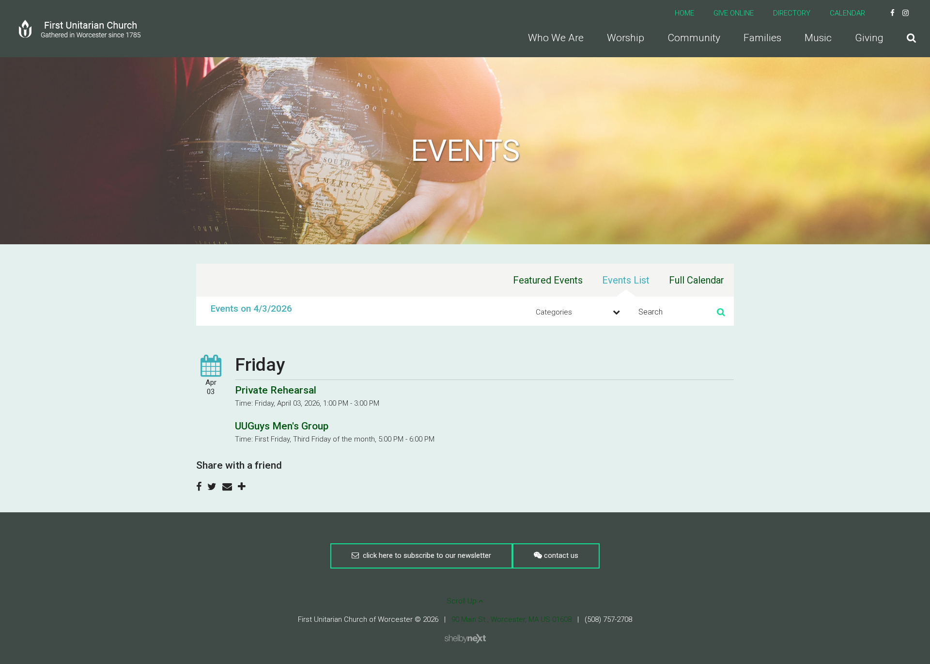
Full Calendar (696, 280)
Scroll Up (463, 601)
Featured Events (548, 280)
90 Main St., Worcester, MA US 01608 (511, 619)
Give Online (733, 13)
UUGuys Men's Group (281, 426)
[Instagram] (905, 13)
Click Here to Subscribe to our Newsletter (425, 555)
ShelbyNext (465, 639)
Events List (626, 280)
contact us (560, 555)
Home (684, 13)
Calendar (847, 13)
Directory (791, 13)
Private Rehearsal (275, 390)
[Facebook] (892, 13)
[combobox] (576, 312)
